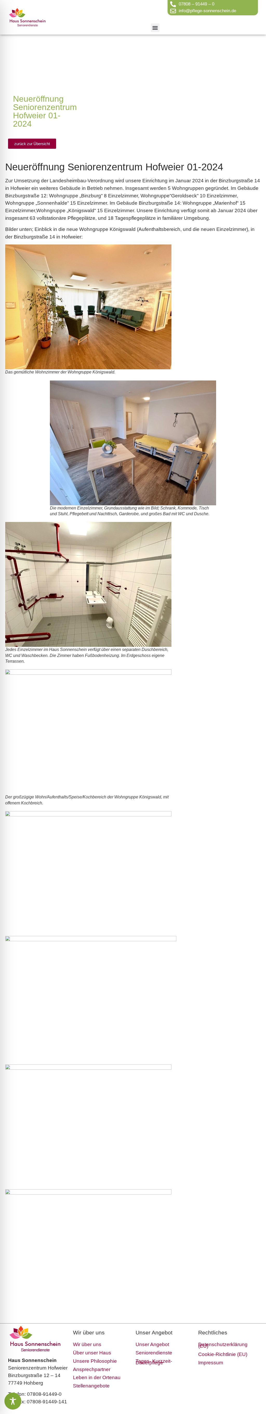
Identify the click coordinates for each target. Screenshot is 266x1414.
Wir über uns (87, 1344)
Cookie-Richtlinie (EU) (222, 1354)
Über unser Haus (92, 1352)
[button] (155, 27)
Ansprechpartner (91, 1369)
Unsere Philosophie (95, 1361)
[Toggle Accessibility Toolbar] (13, 1401)
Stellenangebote (91, 1386)
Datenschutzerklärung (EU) (223, 1345)
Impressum (210, 1362)
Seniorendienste (154, 1352)
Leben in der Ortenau (97, 1377)
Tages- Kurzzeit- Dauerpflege (154, 1361)
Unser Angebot (152, 1344)
